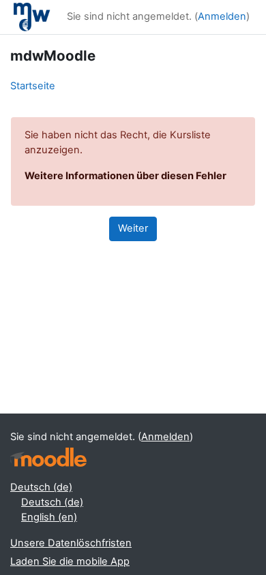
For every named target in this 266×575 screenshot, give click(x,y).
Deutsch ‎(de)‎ (41, 487)
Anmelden (222, 16)
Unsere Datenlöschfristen (71, 543)
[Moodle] (48, 457)
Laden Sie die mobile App (70, 561)
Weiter (133, 228)
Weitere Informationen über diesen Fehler (125, 176)
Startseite (32, 86)
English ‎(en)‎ (49, 517)
